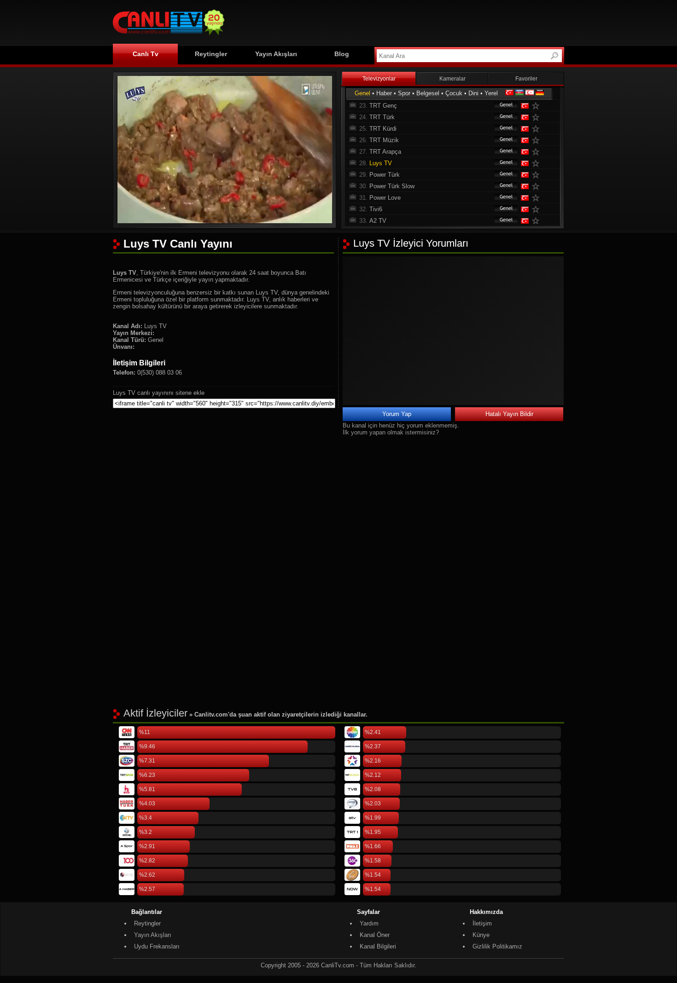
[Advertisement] (396, 21)
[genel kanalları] (501, 105)
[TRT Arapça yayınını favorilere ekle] (537, 151)
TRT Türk (382, 117)
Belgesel (427, 93)
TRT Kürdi (383, 128)
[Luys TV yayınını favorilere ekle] (537, 163)
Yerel (491, 93)
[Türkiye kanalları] (509, 93)
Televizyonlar (379, 78)
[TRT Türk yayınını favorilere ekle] (537, 117)
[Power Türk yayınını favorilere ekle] (537, 174)
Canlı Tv (145, 54)
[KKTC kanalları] (529, 93)
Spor (404, 93)
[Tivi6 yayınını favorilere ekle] (537, 209)
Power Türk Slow (391, 186)
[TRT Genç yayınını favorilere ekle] (537, 105)
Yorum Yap (396, 414)
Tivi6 (375, 209)
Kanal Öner (375, 934)
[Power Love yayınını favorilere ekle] (537, 197)
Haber (384, 93)
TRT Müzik (384, 140)
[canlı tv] (168, 36)
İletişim (482, 923)
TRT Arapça (385, 151)
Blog (341, 54)
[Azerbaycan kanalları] (519, 93)
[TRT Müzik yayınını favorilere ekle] (537, 140)
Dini (473, 93)
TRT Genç (383, 105)
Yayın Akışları (276, 54)
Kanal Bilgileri (378, 946)
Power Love (385, 197)
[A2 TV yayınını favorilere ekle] (537, 220)
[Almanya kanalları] (540, 93)
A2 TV (377, 220)
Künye (481, 934)
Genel (362, 93)
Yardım (369, 923)
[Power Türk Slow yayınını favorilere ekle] (537, 186)
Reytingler (211, 54)
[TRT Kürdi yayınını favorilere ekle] (537, 128)
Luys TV (380, 163)
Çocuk (453, 93)
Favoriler (526, 78)
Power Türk (384, 174)
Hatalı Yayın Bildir (509, 414)
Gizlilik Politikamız (497, 946)
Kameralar (452, 78)
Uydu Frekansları (157, 946)
